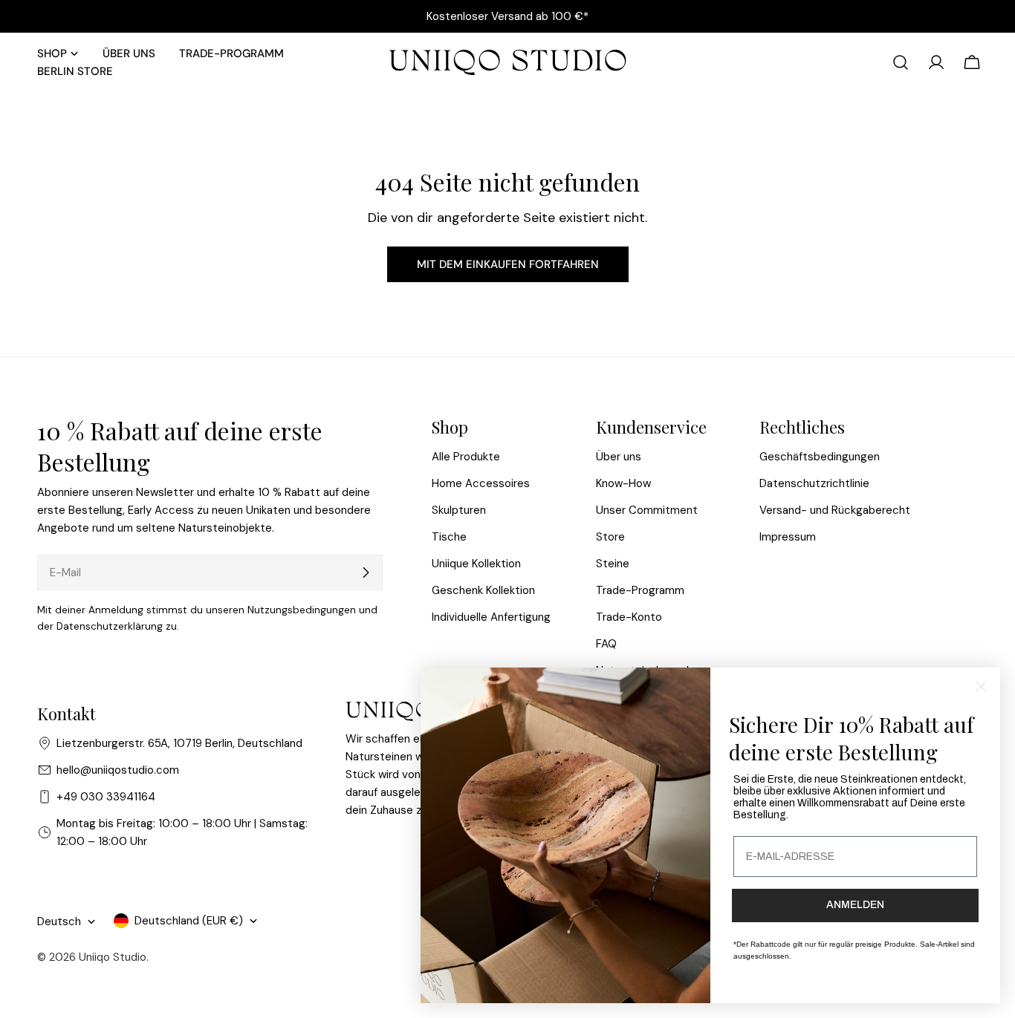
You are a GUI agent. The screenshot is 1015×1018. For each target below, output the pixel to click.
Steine (612, 563)
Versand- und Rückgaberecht (834, 510)
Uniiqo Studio (112, 957)
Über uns (618, 456)
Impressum (787, 536)
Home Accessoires (481, 483)
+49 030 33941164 (105, 796)
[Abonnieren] (365, 572)
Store (610, 536)
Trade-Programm (640, 590)
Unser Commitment (647, 510)
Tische (449, 536)
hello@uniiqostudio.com (117, 770)
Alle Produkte (466, 456)
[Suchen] (900, 62)
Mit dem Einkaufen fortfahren (508, 264)
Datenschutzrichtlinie (814, 483)
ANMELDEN (855, 904)
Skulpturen (459, 510)
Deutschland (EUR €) (188, 920)
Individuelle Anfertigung (491, 617)
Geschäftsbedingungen (819, 456)
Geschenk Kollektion (483, 590)
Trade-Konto (629, 617)
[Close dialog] (981, 686)
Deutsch (59, 921)
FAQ (606, 643)
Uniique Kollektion (476, 563)
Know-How (623, 483)
